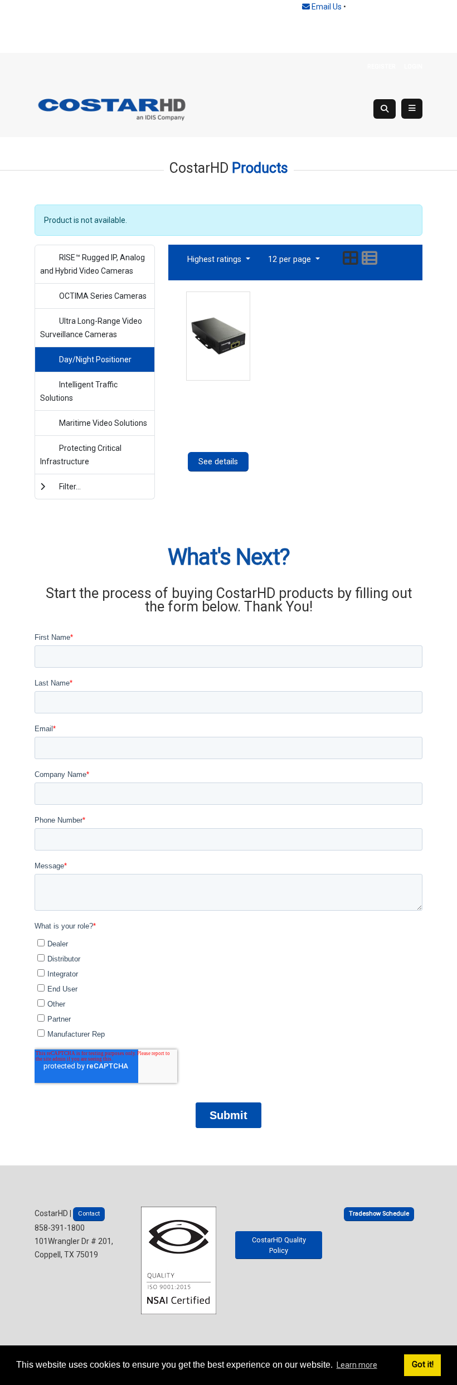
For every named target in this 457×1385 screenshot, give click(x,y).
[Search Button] (384, 109)
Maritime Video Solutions (103, 423)
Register (381, 66)
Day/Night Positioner (95, 359)
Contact (89, 1213)
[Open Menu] (411, 109)
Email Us (326, 6)
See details (218, 461)
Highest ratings (215, 259)
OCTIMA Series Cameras (103, 295)
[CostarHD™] (113, 108)
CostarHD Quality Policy (279, 1245)
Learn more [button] (357, 1364)
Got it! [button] (423, 1364)
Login (413, 66)
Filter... (70, 486)
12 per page (290, 259)
